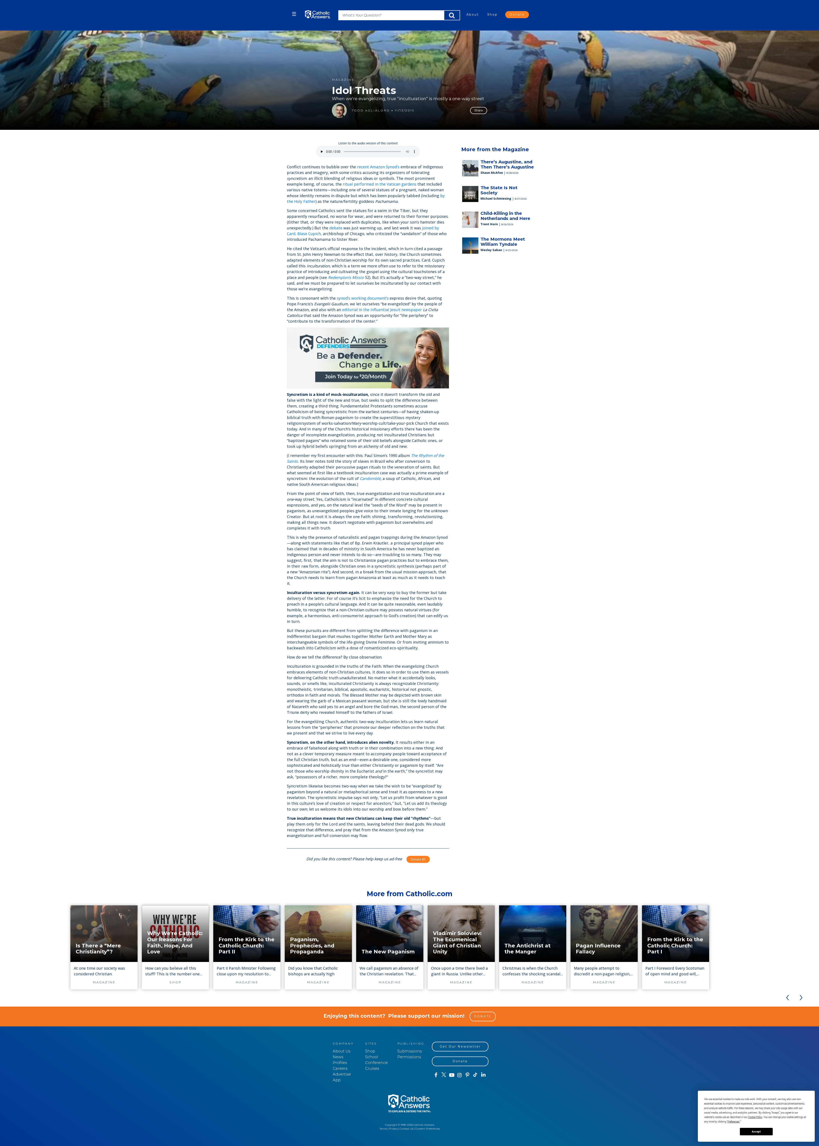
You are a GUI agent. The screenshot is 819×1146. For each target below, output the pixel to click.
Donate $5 (418, 859)
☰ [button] (294, 14)
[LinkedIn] (483, 1075)
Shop (492, 14)
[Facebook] (436, 1075)
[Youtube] (452, 1075)
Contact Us (406, 1128)
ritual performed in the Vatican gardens (379, 184)
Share (478, 110)
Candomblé (370, 478)
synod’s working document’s (363, 298)
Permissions (409, 1057)
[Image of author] (339, 110)
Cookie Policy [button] (755, 1117)
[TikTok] (475, 1075)
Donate (517, 14)
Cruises (372, 1068)
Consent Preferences (427, 1128)
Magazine (343, 80)
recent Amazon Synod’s (378, 166)
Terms (383, 1128)
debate (335, 227)
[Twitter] (444, 1075)
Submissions (409, 1051)
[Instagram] (459, 1075)
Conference (376, 1062)
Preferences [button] (734, 1121)
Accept (756, 1131)
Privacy (393, 1128)
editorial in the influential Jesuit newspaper (382, 309)
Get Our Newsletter (460, 1046)
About (472, 14)
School (371, 1057)
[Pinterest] (467, 1075)
